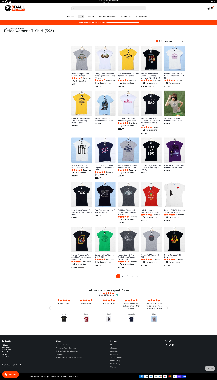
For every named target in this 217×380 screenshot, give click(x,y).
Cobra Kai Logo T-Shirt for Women (174, 258)
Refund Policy (115, 360)
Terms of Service (116, 357)
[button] (77, 78)
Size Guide (59, 354)
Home (6, 28)
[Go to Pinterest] (10, 2)
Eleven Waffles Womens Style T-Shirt (104, 258)
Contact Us (114, 351)
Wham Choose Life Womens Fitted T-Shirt (81, 169)
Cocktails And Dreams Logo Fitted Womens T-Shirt (104, 170)
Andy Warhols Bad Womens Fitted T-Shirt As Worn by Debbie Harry (150, 124)
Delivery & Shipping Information (67, 351)
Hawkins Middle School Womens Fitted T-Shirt (127, 169)
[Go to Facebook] (3, 2)
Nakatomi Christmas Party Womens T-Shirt (150, 213)
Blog (111, 345)
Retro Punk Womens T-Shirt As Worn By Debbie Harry (81, 212)
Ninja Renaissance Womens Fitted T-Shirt (104, 119)
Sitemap (113, 367)
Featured (70, 16)
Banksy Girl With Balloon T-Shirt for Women (174, 213)
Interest (91, 16)
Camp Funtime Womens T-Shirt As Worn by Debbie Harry (81, 120)
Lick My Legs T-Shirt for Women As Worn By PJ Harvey (151, 167)
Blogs (213, 2)
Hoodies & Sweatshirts (107, 16)
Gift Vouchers (126, 16)
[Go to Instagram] (6, 2)
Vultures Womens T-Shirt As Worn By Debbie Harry (128, 78)
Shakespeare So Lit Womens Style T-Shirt (173, 119)
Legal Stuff (114, 354)
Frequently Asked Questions (66, 348)
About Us (113, 348)
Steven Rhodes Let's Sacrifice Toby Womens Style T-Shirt (81, 259)
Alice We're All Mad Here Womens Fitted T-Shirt (174, 166)
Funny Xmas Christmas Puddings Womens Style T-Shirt (105, 78)
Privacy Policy (115, 364)
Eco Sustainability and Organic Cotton (69, 357)
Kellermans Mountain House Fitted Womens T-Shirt (174, 78)
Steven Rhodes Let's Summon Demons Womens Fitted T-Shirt (151, 78)
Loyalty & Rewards (143, 16)
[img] (108, 293)
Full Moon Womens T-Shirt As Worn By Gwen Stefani (127, 214)
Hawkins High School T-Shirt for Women (81, 77)
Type (81, 16)
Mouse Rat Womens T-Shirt (150, 258)
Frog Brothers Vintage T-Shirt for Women (105, 211)
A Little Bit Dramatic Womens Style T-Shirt (127, 122)
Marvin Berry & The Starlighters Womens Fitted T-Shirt (127, 259)
